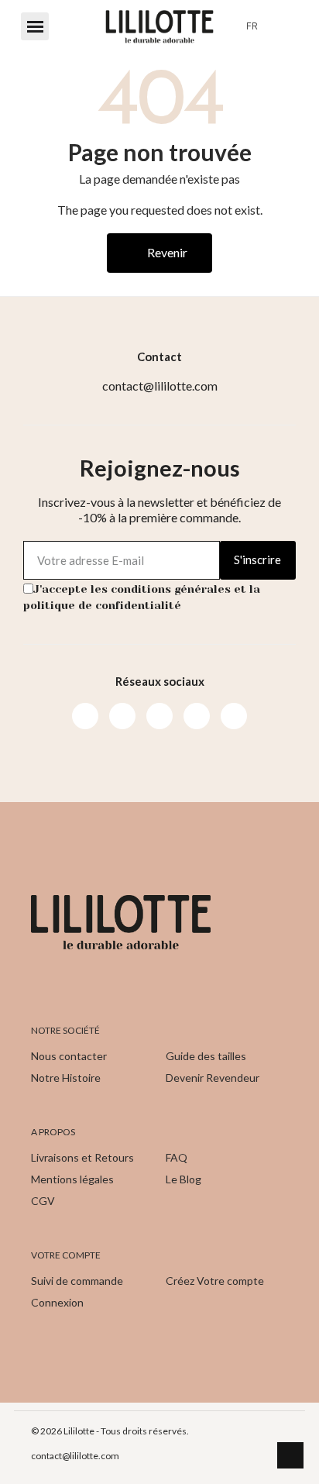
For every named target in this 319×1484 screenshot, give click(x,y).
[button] (35, 26)
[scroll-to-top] (290, 1455)
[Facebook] (85, 716)
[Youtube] (159, 716)
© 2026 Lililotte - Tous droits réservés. (110, 1431)
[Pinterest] (197, 716)
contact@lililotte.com (75, 1456)
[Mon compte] (282, 26)
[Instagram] (122, 716)
